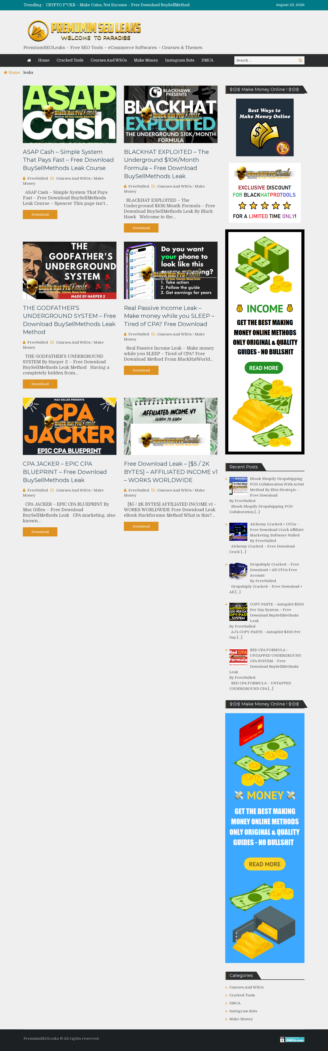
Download (40, 214)
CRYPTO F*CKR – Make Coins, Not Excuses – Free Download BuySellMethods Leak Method (131, 5)
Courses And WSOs (109, 60)
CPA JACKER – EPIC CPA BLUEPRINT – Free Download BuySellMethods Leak (65, 471)
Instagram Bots (179, 60)
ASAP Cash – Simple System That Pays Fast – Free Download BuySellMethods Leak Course (68, 159)
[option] (119, 5)
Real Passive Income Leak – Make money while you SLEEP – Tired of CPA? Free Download (169, 315)
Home (43, 60)
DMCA (207, 60)
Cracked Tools (70, 60)
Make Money (146, 60)
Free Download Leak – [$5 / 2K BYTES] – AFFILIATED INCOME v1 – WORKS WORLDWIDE (171, 471)
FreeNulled (37, 178)
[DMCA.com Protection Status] (292, 1041)
